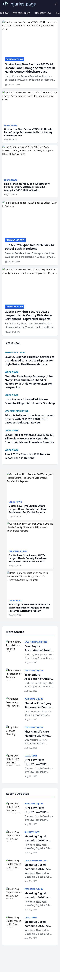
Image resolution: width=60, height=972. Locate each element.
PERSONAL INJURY (21, 13)
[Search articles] (56, 4)
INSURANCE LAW (43, 13)
